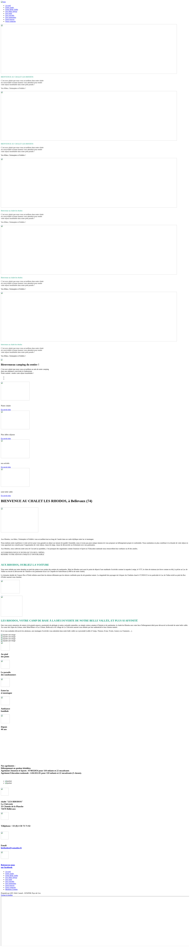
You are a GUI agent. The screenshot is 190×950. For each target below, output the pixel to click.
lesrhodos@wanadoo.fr (11, 848)
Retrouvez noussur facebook (8, 866)
